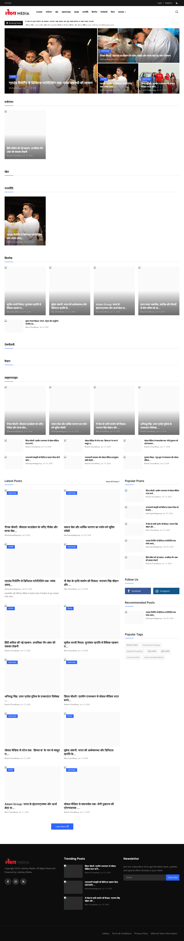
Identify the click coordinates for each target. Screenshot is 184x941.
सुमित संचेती (165, 651)
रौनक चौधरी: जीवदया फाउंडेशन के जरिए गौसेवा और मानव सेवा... (25, 425)
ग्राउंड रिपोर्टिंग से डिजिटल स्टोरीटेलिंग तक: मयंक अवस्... (24, 236)
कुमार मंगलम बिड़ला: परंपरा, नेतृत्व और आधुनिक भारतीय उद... (41, 322)
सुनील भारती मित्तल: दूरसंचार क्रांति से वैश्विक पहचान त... (24, 306)
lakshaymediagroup (17, 88)
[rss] (23, 881)
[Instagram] (15, 881)
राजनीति (85, 12)
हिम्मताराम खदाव (132, 645)
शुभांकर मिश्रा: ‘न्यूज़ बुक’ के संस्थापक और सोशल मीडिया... (161, 458)
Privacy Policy (141, 933)
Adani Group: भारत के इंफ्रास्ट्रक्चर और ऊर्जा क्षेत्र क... (111, 306)
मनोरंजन (49, 12)
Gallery (105, 933)
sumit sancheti (133, 657)
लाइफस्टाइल (66, 12)
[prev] (173, 23)
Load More (61, 826)
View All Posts (112, 481)
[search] (176, 12)
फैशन (113, 12)
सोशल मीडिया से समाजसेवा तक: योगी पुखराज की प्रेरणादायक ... (161, 442)
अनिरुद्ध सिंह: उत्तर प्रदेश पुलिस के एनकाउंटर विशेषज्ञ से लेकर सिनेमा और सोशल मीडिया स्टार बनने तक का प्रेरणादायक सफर (69, 23)
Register (168, 3)
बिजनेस (94, 12)
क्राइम (76, 12)
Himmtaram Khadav (151, 645)
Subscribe (173, 877)
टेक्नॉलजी (103, 12)
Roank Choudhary (148, 90)
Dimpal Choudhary (135, 651)
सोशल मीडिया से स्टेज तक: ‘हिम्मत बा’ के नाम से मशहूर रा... (101, 442)
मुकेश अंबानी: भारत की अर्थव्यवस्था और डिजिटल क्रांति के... (69, 306)
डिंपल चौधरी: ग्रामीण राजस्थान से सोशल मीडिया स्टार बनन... (158, 85)
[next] (177, 23)
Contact (8, 3)
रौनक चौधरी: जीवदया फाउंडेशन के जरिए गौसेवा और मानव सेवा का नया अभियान (135, 55)
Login (159, 3)
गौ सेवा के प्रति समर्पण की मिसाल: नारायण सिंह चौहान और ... (111, 425)
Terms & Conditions (122, 933)
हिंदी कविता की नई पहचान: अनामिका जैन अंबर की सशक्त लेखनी (25, 150)
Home (39, 12)
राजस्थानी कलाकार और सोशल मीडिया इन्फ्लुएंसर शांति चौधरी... (101, 458)
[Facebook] (8, 881)
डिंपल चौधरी (152, 651)
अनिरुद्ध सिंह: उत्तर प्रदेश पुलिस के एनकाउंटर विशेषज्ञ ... (156, 425)
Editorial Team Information (164, 933)
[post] (51, 61)
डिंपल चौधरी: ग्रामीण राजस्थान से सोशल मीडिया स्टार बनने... (42, 442)
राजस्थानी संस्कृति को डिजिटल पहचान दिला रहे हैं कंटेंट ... (42, 458)
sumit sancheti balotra (153, 657)
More (121, 12)
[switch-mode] (177, 3)
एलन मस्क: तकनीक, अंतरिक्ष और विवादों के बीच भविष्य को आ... (158, 306)
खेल (56, 12)
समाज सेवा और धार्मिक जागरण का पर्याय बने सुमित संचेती (69, 425)
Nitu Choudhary (13, 311)
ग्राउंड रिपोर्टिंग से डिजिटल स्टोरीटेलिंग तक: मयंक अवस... (116, 85)
